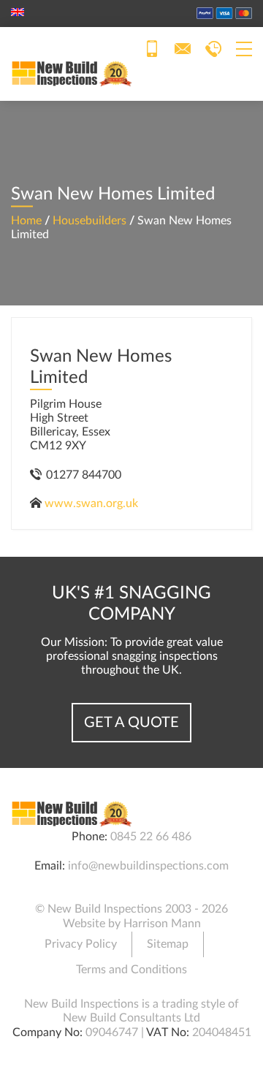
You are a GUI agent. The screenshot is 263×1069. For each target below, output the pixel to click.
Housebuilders (89, 221)
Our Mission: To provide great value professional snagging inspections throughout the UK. (132, 656)
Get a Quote (131, 722)
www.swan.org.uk (91, 503)
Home (26, 221)
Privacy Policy (81, 944)
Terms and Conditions (131, 969)
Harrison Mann (162, 923)
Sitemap (167, 944)
